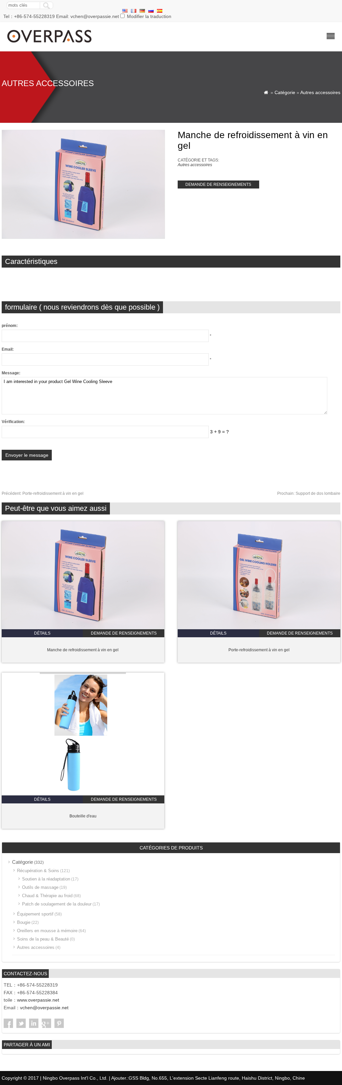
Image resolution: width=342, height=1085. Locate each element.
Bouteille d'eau (83, 816)
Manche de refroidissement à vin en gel (83, 650)
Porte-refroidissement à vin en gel (42, 493)
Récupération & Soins (38, 870)
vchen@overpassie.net (44, 1007)
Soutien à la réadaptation (46, 878)
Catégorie (285, 92)
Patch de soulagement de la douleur (57, 904)
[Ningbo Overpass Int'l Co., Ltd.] (50, 43)
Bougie (23, 922)
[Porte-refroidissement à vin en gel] (259, 628)
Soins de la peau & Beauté (43, 939)
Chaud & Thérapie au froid (47, 895)
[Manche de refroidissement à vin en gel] (83, 628)
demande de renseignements (218, 184)
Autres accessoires (320, 92)
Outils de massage (40, 887)
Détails (42, 633)
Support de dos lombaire (308, 493)
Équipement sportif (35, 914)
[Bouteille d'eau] (83, 794)
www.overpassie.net (38, 1000)
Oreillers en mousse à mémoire (47, 930)
